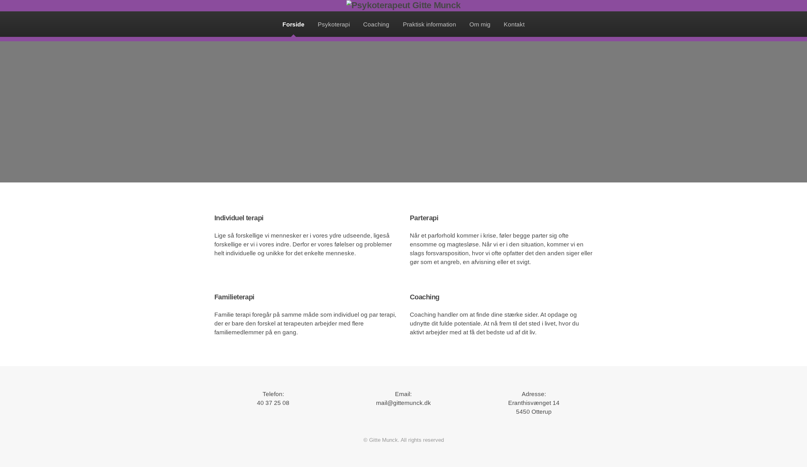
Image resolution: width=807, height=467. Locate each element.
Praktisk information (429, 24)
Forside (293, 24)
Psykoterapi (334, 24)
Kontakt (514, 24)
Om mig (480, 24)
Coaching (376, 24)
